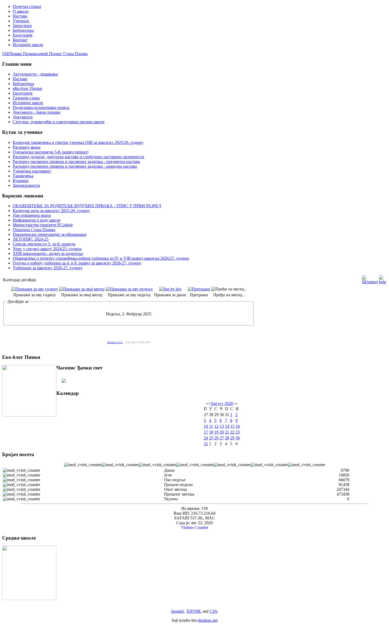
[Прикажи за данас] (170, 289)
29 (232, 438)
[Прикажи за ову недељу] (129, 289)
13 (222, 426)
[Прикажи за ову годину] (34, 289)
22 (232, 432)
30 (238, 438)
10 (206, 426)
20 (222, 432)
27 (222, 438)
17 (206, 432)
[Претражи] (199, 289)
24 (206, 438)
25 (211, 438)
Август (216, 403)
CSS (213, 611)
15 (232, 426)
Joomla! (177, 611)
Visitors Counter (194, 527)
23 (238, 432)
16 (238, 426)
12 (216, 426)
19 (216, 432)
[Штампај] (370, 278)
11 (211, 426)
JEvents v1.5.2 (115, 342)
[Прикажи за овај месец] (82, 289)
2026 (228, 403)
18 (211, 432)
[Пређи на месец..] (228, 289)
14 (227, 426)
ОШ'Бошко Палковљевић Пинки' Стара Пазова (45, 53)
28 (227, 438)
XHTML (193, 611)
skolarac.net (208, 620)
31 (206, 443)
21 (227, 432)
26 (216, 438)
